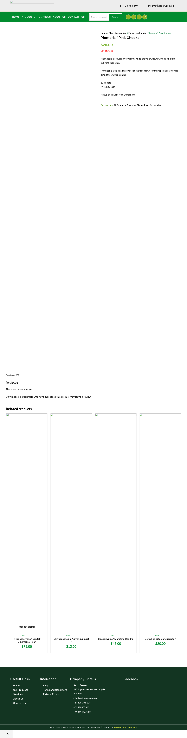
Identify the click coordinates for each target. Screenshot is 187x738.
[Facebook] (128, 16)
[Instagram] (133, 16)
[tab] (12, 375)
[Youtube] (139, 16)
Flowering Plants (137, 33)
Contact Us (76, 17)
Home (15, 17)
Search (115, 17)
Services (45, 17)
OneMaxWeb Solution (125, 727)
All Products (120, 105)
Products (28, 17)
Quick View (26, 630)
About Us (59, 17)
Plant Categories (118, 33)
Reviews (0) (12, 375)
